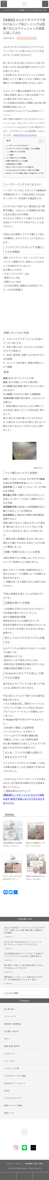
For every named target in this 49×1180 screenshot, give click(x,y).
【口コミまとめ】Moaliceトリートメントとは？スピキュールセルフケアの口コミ (23, 943)
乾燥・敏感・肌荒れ (12, 1046)
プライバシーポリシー (14, 1163)
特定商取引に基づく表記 (34, 1163)
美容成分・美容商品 (12, 1023)
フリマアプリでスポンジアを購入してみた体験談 (23, 148)
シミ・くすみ (9, 1061)
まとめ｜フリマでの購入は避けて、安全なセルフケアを (25, 173)
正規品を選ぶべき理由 (14, 164)
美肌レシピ (9, 1113)
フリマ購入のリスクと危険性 (16, 158)
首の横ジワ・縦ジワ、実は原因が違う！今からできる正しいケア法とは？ (23, 966)
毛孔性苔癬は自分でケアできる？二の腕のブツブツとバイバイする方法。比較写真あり (24, 954)
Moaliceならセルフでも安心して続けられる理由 (23, 170)
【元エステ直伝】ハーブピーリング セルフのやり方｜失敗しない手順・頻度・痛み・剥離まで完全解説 (24, 930)
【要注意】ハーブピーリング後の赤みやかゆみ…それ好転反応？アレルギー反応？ (23, 978)
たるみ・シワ (9, 1053)
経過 (11, 155)
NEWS (7, 1090)
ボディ (7, 1038)
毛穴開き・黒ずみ (11, 1031)
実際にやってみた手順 (17, 151)
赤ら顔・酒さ (9, 1009)
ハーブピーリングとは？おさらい (18, 145)
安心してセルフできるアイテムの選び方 (20, 167)
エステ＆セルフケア (26, 38)
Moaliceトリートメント (15, 1083)
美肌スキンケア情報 (13, 1105)
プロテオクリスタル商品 (15, 1075)
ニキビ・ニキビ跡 (11, 1068)
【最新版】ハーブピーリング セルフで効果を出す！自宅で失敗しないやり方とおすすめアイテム (24, 799)
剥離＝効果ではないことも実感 (17, 161)
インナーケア (10, 1016)
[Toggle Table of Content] (40, 141)
